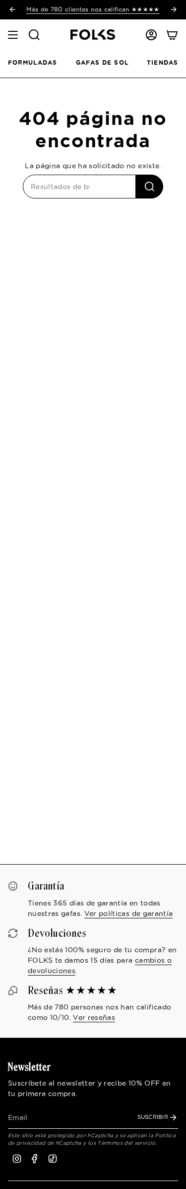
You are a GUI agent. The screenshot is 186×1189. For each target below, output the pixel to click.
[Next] (173, 9)
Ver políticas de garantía (128, 913)
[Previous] (12, 9)
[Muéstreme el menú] (13, 34)
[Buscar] (149, 186)
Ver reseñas (94, 1017)
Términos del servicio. (127, 1143)
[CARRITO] (172, 34)
